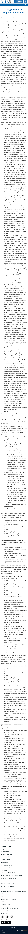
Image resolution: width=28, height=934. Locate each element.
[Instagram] (11, 916)
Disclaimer (5, 902)
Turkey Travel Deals (8, 886)
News (4, 894)
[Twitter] (7, 916)
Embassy (4, 870)
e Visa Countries (7, 865)
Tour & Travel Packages (9, 878)
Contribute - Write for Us (9, 899)
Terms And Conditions (12, 927)
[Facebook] (2, 916)
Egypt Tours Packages (8, 883)
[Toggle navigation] (25, 5)
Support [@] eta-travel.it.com (10, 908)
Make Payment (6, 859)
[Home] (6, 1)
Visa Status (5, 851)
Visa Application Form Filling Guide (12, 875)
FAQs (4, 896)
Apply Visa (5, 849)
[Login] (25, 1)
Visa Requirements (7, 854)
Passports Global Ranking (9, 872)
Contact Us (5, 911)
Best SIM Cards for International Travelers (14, 891)
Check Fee (5, 862)
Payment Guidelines (8, 857)
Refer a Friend (6, 904)
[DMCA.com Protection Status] (24, 930)
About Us (5, 913)
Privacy (19, 927)
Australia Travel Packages (9, 881)
